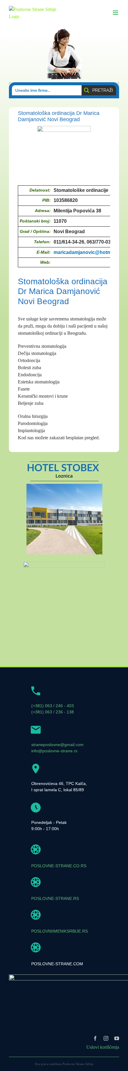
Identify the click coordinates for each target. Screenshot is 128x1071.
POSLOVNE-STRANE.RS (55, 898)
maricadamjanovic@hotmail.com (90, 252)
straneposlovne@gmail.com (57, 744)
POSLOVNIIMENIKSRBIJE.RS (59, 931)
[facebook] (95, 1038)
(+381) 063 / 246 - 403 (52, 705)
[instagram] (106, 1038)
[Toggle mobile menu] (116, 13)
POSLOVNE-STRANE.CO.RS (58, 865)
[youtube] (116, 1038)
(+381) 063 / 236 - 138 (52, 712)
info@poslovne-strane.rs (54, 750)
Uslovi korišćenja (102, 1047)
